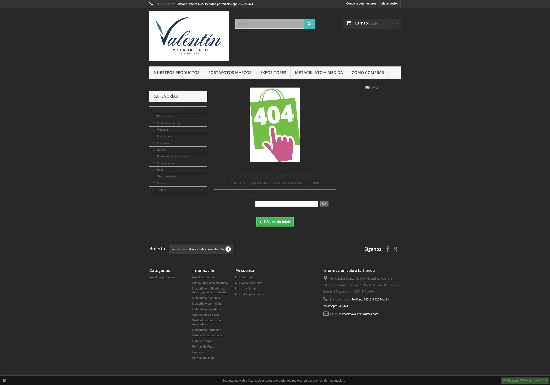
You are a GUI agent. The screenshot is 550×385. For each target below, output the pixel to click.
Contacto (198, 352)
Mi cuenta (244, 270)
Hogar (160, 169)
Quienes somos (202, 341)
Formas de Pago (203, 346)
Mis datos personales (249, 294)
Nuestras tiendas (203, 277)
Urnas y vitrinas (166, 163)
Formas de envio (203, 357)
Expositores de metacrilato (210, 283)
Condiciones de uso (205, 314)
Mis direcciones (245, 288)
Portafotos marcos (229, 72)
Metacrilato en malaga (207, 303)
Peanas (161, 183)
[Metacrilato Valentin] (189, 36)
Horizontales (164, 136)
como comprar (368, 72)
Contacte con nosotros (361, 3)
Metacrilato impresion (206, 329)
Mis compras (243, 277)
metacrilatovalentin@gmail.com (358, 314)
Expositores (273, 72)
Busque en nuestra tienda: (238, 203)
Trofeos (161, 189)
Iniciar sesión (389, 3)
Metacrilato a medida (319, 72)
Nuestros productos (176, 72)
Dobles (161, 149)
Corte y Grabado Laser (207, 335)
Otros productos (166, 176)
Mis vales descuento (248, 283)
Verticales (162, 129)
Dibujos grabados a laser (172, 156)
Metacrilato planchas (206, 298)
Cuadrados (163, 143)
